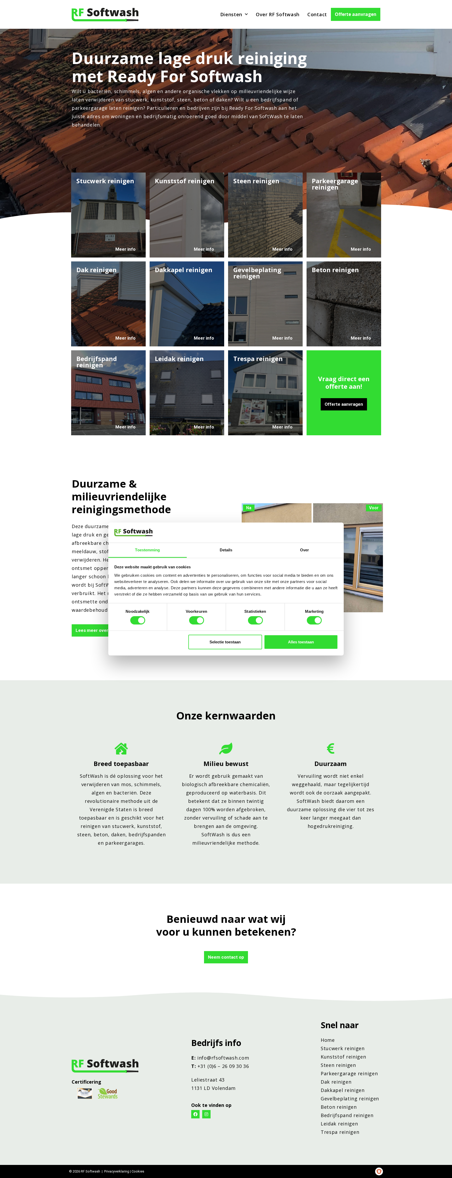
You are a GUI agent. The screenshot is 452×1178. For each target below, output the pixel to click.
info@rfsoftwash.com (223, 1058)
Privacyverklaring (116, 1171)
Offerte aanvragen (355, 14)
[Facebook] (195, 1114)
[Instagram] (206, 1114)
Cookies (138, 1171)
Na (248, 507)
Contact (317, 14)
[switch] (196, 620)
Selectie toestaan (225, 641)
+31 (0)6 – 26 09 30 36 (223, 1066)
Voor (373, 507)
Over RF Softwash (278, 14)
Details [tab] (226, 550)
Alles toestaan (301, 641)
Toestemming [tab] (147, 550)
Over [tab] (304, 550)
